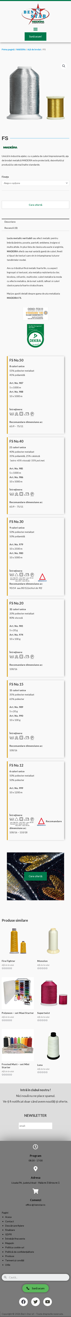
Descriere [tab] (10, 221)
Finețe (5, 176)
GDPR (8, 1234)
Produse (9, 1256)
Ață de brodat (34, 49)
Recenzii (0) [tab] (10, 227)
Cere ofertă (35, 876)
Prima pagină (8, 49)
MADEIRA (21, 49)
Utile (7, 1264)
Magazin (9, 1243)
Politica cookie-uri (14, 1247)
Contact (9, 1221)
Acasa (8, 1216)
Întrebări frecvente (15, 1238)
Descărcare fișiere (14, 1225)
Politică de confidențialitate (19, 1251)
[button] (35, 29)
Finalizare (10, 1229)
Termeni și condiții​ (14, 1260)
